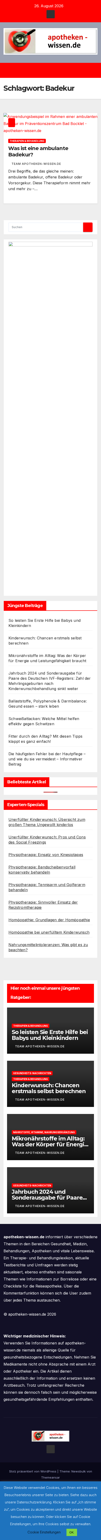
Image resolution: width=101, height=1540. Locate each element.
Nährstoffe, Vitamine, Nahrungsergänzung (44, 1132)
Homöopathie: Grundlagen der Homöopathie (49, 919)
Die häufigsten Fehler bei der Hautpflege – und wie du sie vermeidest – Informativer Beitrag (46, 758)
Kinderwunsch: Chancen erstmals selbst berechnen (49, 1088)
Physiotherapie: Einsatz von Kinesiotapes (45, 854)
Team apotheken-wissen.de (36, 164)
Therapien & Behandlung (27, 141)
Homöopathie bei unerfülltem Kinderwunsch (48, 932)
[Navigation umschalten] (54, 70)
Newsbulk (78, 1471)
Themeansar (50, 1477)
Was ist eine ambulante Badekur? (38, 151)
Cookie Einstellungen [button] (44, 1532)
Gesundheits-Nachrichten (32, 1073)
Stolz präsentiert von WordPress (33, 1471)
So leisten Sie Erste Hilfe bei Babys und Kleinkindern (50, 1035)
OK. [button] (71, 1532)
